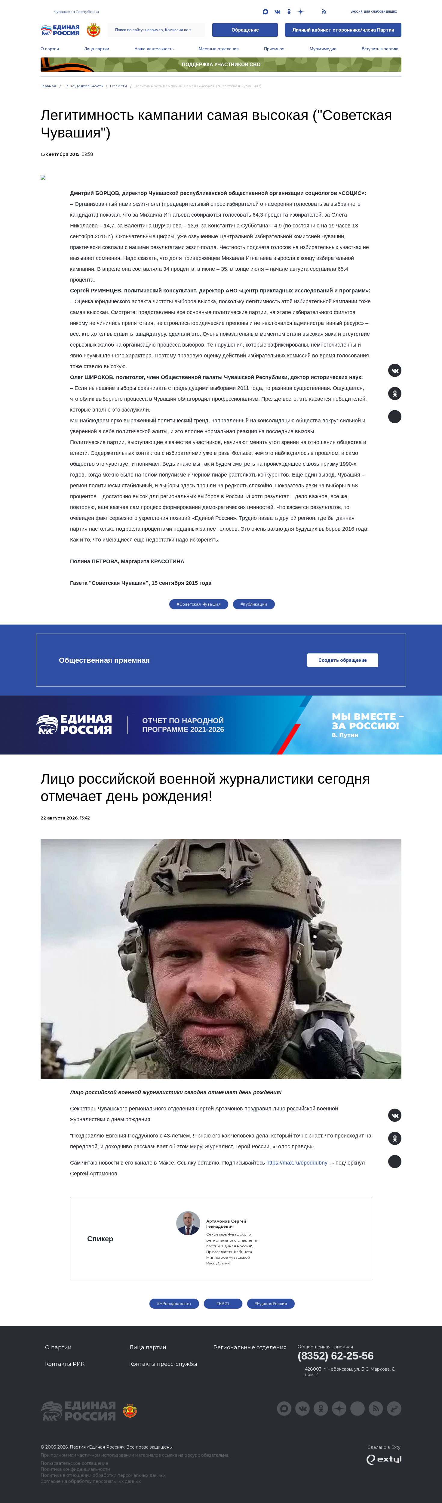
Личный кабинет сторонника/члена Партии (343, 30)
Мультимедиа (323, 48)
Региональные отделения (250, 1347)
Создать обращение (342, 660)
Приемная (274, 48)
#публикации (254, 604)
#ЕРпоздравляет (174, 1303)
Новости (118, 86)
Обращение (245, 30)
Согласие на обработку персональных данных (91, 1481)
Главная (49, 86)
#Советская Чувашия (199, 604)
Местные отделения (219, 48)
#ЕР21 (223, 1303)
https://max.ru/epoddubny (296, 1163)
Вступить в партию (380, 48)
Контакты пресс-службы (163, 1364)
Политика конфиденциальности (75, 1469)
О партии (50, 48)
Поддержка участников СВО (221, 64)
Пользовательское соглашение (74, 1463)
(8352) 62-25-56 (336, 1356)
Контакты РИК (64, 1364)
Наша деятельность (153, 48)
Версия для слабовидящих (373, 11)
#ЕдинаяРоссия (271, 1303)
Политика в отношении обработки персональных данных (103, 1475)
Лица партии (96, 48)
